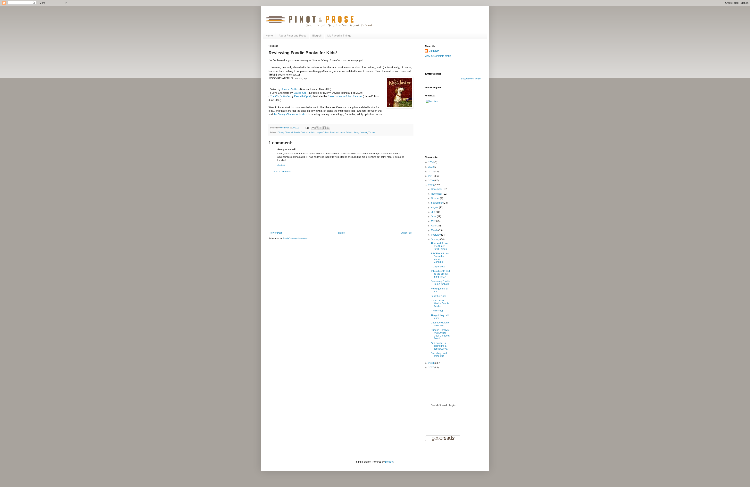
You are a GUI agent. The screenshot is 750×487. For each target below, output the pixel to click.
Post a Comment (282, 171)
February (436, 234)
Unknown (434, 51)
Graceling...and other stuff (439, 354)
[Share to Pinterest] (328, 128)
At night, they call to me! (440, 317)
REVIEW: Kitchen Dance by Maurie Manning (440, 257)
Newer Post (276, 232)
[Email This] (313, 128)
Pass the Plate (438, 296)
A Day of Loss (438, 266)
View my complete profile (438, 56)
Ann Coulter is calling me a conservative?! (440, 346)
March (434, 230)
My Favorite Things (339, 35)
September (437, 202)
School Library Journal (356, 132)
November (437, 193)
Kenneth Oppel (302, 96)
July (433, 212)
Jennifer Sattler (290, 89)
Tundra (371, 132)
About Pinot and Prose (292, 35)
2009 (431, 185)
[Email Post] (306, 127)
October (435, 198)
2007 (431, 367)
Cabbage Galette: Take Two (440, 324)
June (434, 216)
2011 (431, 176)
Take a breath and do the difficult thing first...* (440, 274)
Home (269, 35)
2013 (431, 167)
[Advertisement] (341, 202)
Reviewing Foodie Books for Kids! (440, 282)
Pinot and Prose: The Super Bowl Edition (439, 246)
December (437, 189)
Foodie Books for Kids (304, 132)
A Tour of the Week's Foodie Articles (440, 303)
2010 (431, 180)
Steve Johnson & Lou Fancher (345, 96)
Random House (337, 132)
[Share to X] (320, 128)
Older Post (406, 232)
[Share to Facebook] (324, 128)
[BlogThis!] (317, 128)
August (435, 207)
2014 (431, 162)
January (435, 239)
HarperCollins (322, 132)
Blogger (389, 461)
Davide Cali (300, 92)
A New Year (437, 310)
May (433, 221)
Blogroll (316, 35)
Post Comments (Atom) (295, 238)
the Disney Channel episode (289, 114)
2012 (431, 171)
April (434, 225)
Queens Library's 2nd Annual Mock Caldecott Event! (440, 334)
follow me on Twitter (471, 78)
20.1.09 (281, 164)
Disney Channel (285, 132)
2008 (431, 363)
